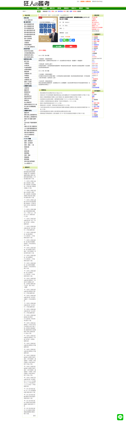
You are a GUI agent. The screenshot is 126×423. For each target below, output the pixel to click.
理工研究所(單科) (29, 57)
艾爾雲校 (26, 42)
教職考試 (26, 100)
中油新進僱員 (27, 67)
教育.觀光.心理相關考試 (30, 116)
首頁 (38, 8)
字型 (25, 149)
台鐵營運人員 (27, 73)
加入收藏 (58, 46)
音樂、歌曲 (27, 155)
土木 (56, 11)
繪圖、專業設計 (28, 140)
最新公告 (52, 8)
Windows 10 (95, 74)
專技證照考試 (27, 96)
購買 (71, 46)
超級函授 (45, 11)
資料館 (59, 8)
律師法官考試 (27, 98)
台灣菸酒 (26, 65)
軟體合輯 (26, 147)
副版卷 (79, 11)
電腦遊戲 (26, 157)
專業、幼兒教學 (28, 143)
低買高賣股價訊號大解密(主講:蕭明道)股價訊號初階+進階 (55, 111)
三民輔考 (94, 80)
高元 (49, 11)
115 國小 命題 (95, 39)
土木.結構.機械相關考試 (30, 128)
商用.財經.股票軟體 (29, 161)
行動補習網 (27, 40)
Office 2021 (95, 65)
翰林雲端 (60, 11)
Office (93, 62)
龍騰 (93, 96)
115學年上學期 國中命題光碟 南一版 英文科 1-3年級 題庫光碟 (30, 305)
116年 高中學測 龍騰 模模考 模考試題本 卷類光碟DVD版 (29, 396)
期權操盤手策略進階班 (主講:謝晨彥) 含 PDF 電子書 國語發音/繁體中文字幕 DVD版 (62, 113)
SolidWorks (95, 68)
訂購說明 (44, 8)
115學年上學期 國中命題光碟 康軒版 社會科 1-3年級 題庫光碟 (30, 291)
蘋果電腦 (26, 153)
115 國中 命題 (95, 41)
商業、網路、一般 (29, 145)
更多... (35, 415)
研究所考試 (27, 48)
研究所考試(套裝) (29, 51)
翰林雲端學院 (27, 36)
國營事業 (26, 71)
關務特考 (26, 108)
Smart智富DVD (28, 163)
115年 (93, 51)
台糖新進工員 (27, 79)
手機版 (87, 8)
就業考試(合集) (28, 59)
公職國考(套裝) (28, 86)
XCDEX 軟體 (27, 138)
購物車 (81, 8)
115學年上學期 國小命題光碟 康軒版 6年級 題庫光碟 (30, 345)
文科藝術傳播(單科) (29, 53)
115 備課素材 (95, 44)
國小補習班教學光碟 (29, 30)
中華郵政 (26, 63)
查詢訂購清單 (95, 31)
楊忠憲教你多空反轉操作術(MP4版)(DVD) (51, 93)
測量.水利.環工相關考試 (30, 126)
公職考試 (26, 88)
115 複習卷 (95, 48)
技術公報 (26, 18)
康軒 (93, 110)
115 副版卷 (95, 38)
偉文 (64, 11)
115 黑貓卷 (95, 46)
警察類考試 (27, 92)
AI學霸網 (94, 53)
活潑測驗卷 (95, 116)
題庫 (71, 11)
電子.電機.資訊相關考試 (30, 130)
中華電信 (26, 75)
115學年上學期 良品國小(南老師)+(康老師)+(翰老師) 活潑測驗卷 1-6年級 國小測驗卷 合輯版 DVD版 (30, 185)
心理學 (94, 85)
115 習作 (94, 43)
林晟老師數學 (27, 44)
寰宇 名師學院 (28, 38)
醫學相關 (26, 159)
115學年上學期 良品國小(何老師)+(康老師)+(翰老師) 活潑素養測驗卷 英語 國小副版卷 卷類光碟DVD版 (30, 194)
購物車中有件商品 (97, 1)
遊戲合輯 (26, 151)
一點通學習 (95, 79)
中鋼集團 (26, 77)
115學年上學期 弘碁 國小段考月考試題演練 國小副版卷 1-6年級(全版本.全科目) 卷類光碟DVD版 (30, 203)
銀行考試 (26, 61)
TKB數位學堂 (95, 72)
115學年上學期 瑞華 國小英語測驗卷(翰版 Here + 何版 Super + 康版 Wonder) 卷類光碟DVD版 (30, 213)
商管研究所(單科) (29, 55)
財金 (66, 25)
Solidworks (94, 70)
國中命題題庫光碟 (29, 24)
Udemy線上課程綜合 (29, 46)
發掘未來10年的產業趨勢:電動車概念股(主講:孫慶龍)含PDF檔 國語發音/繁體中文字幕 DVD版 (64, 95)
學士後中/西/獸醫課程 (30, 106)
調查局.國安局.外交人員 (30, 104)
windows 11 (95, 75)
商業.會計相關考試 (29, 132)
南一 (93, 101)
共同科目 (26, 136)
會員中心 (73, 8)
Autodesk (94, 56)
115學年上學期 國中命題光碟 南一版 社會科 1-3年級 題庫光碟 (30, 228)
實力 (68, 11)
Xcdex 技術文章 (28, 20)
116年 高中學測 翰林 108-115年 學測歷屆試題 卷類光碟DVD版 (30, 390)
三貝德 (94, 82)
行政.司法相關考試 (29, 134)
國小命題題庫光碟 (29, 26)
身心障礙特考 (27, 102)
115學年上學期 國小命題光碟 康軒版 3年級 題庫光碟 (30, 351)
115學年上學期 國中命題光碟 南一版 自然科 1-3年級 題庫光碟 (30, 311)
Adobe (93, 55)
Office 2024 (95, 67)
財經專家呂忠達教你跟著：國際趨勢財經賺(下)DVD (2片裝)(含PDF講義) (59, 99)
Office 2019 (95, 63)
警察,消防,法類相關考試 (30, 114)
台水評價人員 (27, 83)
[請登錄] (82, 1)
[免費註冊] (88, 1)
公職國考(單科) (28, 110)
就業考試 (26, 94)
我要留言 (66, 8)
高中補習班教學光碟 (29, 34)
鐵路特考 (26, 90)
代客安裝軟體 (95, 87)
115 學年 (94, 50)
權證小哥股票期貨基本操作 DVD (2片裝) (51, 103)
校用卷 (75, 11)
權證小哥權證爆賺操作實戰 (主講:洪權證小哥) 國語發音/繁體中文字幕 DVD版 (60, 97)
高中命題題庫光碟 (29, 28)
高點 (53, 11)
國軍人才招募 (27, 81)
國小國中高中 (27, 22)
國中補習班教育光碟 (29, 32)
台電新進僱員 (27, 69)
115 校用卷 (95, 36)
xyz (93, 77)
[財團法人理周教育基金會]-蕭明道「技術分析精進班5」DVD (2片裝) (58, 101)
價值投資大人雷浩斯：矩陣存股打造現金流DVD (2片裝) (55, 105)
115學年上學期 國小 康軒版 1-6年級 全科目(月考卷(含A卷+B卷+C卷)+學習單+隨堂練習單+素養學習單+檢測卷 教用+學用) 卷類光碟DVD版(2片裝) (30, 328)
